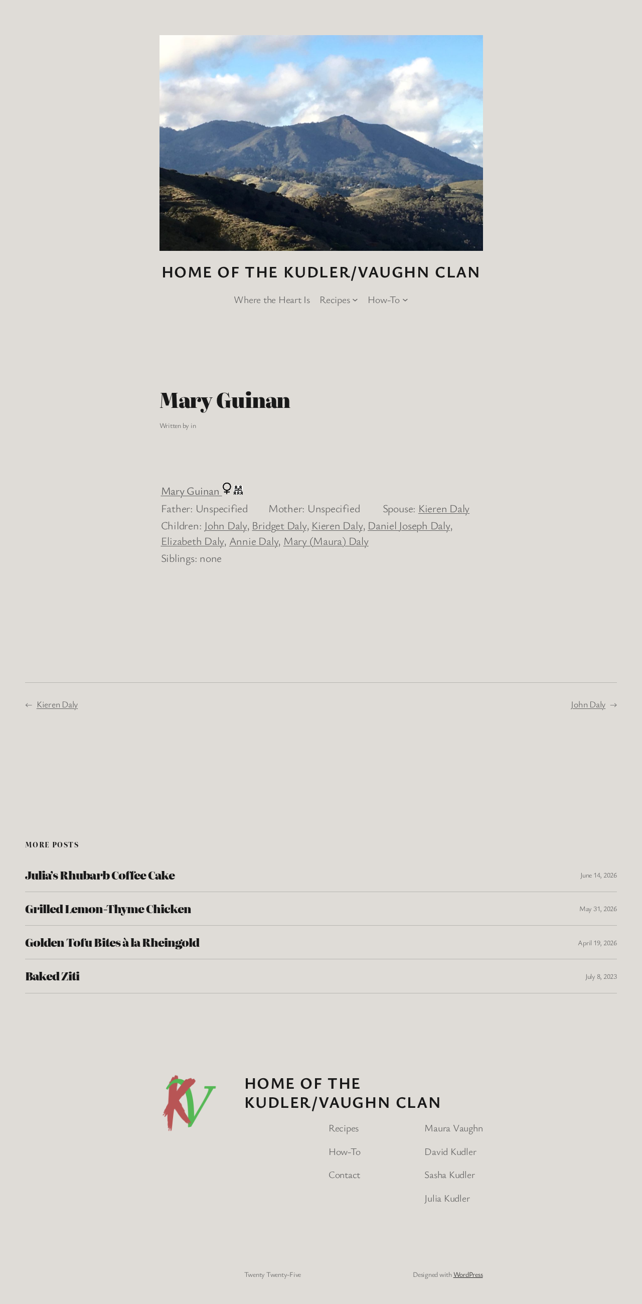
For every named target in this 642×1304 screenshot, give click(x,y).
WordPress (468, 1274)
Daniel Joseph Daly (409, 525)
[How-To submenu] (405, 300)
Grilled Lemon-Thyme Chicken (108, 908)
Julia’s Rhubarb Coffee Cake (100, 875)
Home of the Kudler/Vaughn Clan (321, 271)
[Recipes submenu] (355, 300)
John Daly (225, 525)
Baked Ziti (52, 975)
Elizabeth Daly (192, 540)
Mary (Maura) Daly (326, 540)
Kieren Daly (443, 508)
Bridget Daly (279, 525)
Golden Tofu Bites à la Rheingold (112, 942)
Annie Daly (253, 540)
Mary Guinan (191, 490)
